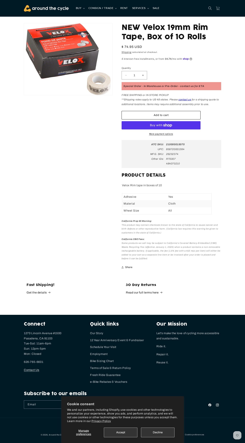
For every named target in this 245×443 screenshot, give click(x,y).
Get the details (37, 292)
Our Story (96, 333)
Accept (120, 432)
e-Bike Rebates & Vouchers (108, 381)
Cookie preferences (194, 434)
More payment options (161, 134)
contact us (184, 99)
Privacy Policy (101, 421)
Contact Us (31, 369)
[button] (80, 8)
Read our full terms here (142, 292)
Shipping (126, 52)
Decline (158, 432)
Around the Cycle (57, 435)
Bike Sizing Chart (102, 361)
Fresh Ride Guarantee (105, 374)
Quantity (126, 68)
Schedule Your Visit (103, 347)
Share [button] (129, 267)
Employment (99, 354)
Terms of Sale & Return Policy (110, 367)
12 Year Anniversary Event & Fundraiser (117, 340)
